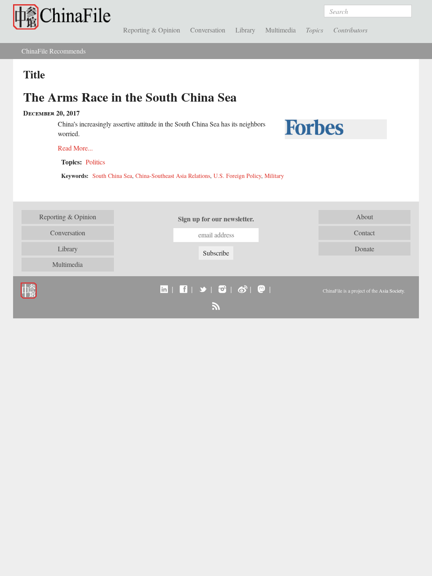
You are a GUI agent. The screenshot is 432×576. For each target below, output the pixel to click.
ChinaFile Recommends (54, 50)
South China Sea (112, 176)
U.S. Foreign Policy (237, 176)
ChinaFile (64, 17)
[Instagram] (222, 289)
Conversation (207, 29)
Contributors (350, 29)
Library (245, 29)
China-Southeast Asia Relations (172, 176)
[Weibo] (242, 289)
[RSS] (216, 306)
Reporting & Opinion (151, 29)
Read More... (75, 147)
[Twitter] (202, 289)
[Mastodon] (261, 289)
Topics (314, 29)
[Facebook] (183, 289)
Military (274, 176)
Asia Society (391, 290)
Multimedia (280, 29)
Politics (95, 161)
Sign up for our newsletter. (216, 218)
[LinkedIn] (164, 289)
